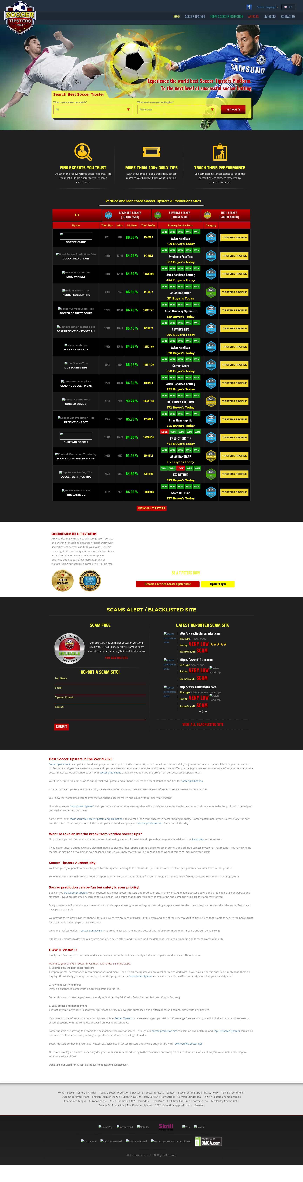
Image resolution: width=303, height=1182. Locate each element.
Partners (199, 1105)
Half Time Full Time (178, 1101)
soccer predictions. (192, 781)
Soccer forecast (155, 1092)
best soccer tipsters (81, 806)
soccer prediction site (150, 823)
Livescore (137, 1092)
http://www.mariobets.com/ (198, 661)
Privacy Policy (210, 1092)
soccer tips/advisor (92, 930)
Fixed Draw (158, 1101)
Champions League (75, 1101)
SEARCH (232, 109)
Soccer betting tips (189, 1092)
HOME (176, 16)
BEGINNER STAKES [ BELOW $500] (130, 215)
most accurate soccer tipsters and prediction (96, 819)
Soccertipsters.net (59, 764)
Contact (170, 1092)
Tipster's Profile (234, 237)
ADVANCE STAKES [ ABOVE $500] (179, 215)
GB (290, 7)
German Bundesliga (189, 1096)
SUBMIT (61, 727)
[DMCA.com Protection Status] (208, 1141)
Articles (92, 1092)
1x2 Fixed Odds (140, 1101)
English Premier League (106, 1096)
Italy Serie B (168, 1096)
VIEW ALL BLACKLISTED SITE (202, 726)
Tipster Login (218, 584)
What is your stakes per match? (70, 102)
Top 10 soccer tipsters (139, 1105)
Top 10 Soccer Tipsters (227, 1031)
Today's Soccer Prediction (114, 1092)
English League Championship (221, 1096)
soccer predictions (110, 772)
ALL (77, 215)
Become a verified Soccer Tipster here (168, 584)
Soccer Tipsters (124, 1018)
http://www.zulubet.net (194, 688)
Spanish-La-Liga (132, 1096)
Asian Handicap (119, 1101)
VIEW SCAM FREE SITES (116, 658)
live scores (197, 839)
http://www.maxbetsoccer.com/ (200, 633)
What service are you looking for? (155, 102)
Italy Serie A (151, 1096)
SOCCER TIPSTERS (195, 16)
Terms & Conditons (232, 1092)
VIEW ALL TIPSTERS (151, 508)
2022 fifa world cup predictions (173, 1105)
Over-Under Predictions (75, 1096)
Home (61, 1092)
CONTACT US (288, 16)
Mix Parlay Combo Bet (224, 1101)
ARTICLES (253, 16)
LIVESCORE (270, 16)
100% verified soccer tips (188, 1043)
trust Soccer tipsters (76, 892)
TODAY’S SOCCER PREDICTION (226, 16)
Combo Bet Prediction (111, 1105)
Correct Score (200, 1101)
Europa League (98, 1101)
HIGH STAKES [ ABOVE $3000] (229, 215)
